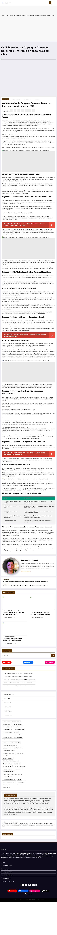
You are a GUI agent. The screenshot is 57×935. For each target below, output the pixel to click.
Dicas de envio (19, 734)
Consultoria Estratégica (7, 732)
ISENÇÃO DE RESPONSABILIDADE (41, 803)
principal (19, 779)
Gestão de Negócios (20, 753)
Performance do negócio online (8, 771)
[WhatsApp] (29, 110)
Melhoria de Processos (7, 766)
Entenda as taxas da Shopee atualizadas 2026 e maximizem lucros (18, 676)
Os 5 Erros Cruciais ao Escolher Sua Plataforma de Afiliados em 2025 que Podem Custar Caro (26, 581)
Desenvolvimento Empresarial (8, 734)
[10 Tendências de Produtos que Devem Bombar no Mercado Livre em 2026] (15, 628)
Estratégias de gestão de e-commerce (10, 745)
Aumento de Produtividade (17, 724)
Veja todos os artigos (25, 571)
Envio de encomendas (18, 737)
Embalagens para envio (7, 737)
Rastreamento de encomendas (8, 782)
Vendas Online (7, 715)
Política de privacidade (7, 872)
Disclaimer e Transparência (8, 875)
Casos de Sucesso (8, 694)
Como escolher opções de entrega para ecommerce (12, 726)
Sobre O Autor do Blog (7, 865)
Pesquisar (7, 651)
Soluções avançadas (20, 782)
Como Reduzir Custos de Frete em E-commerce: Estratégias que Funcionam (40, 613)
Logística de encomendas (7, 758)
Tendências (5, 99)
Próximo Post (6, 583)
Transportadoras (20, 784)
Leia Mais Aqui (3, 858)
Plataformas (6, 702)
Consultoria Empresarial (19, 729)
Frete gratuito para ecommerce (8, 753)
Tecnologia (6, 706)
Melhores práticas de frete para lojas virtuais (11, 763)
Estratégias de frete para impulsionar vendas (11, 742)
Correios (15, 732)
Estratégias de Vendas (7, 747)
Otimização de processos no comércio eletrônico (12, 769)
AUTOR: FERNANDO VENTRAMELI (10, 822)
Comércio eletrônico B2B (7, 729)
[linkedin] (18, 110)
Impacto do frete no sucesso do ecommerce (11, 755)
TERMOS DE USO (14, 814)
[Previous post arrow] (53, 580)
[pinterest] (26, 110)
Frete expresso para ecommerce (9, 750)
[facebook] (11, 110)
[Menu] (50, 2)
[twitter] (15, 110)
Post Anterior (6, 579)
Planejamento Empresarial (8, 776)
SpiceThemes (45, 899)
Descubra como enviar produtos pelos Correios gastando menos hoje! (19, 686)
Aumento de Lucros (6, 724)
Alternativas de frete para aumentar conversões (11, 721)
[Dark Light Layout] (55, 3)
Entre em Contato (6, 868)
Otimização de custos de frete (19, 766)
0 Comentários (37, 99)
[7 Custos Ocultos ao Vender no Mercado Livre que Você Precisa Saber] (15, 602)
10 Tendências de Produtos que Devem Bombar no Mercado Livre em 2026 (13, 639)
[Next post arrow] (53, 586)
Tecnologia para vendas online (8, 784)
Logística (6, 698)
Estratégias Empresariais (18, 747)
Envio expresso (6, 740)
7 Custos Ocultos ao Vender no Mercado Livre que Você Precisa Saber (13, 613)
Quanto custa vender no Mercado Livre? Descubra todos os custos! (18, 682)
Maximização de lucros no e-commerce (10, 761)
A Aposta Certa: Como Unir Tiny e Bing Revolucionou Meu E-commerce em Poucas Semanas (25, 585)
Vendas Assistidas (6, 787)
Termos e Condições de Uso (8, 881)
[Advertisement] (28, 28)
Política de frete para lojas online (9, 779)
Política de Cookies (6, 878)
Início (4, 862)
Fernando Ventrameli (15, 99)
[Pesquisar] (53, 655)
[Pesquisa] (53, 3)
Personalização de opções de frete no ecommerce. (12, 774)
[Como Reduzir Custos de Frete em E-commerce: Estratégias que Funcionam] (42, 602)
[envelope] (22, 110)
